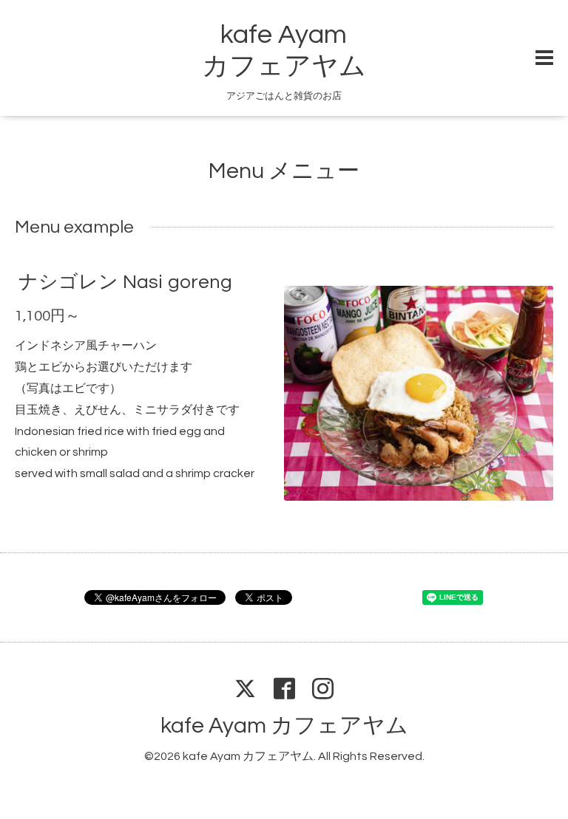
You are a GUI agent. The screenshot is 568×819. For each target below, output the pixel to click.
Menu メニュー (284, 171)
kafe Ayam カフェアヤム (284, 725)
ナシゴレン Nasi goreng (125, 282)
